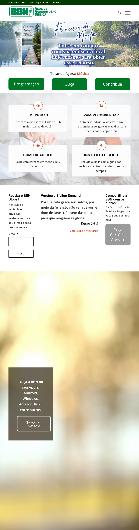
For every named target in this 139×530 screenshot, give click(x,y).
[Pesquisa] (118, 13)
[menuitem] (17, 2)
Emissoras (37, 115)
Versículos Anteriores (84, 231)
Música (83, 73)
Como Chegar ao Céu (38, 2)
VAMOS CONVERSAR (101, 115)
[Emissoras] (38, 105)
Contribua (56, 2)
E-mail (13, 233)
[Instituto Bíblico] (101, 145)
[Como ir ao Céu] (38, 145)
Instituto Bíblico (101, 155)
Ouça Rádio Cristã (16, 2)
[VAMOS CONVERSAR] (101, 105)
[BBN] (33, 13)
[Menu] (126, 13)
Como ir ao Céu (37, 155)
